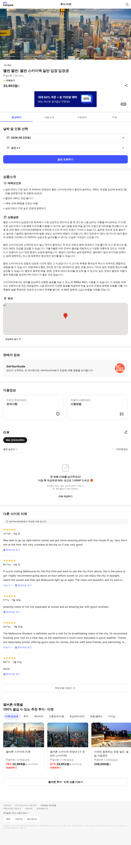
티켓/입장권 (11, 716)
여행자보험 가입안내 (12, 808)
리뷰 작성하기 (66, 496)
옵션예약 (16, 117)
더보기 (6, 585)
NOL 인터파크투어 (15, 440)
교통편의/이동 (56, 716)
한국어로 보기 (13, 549)
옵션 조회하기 (65, 159)
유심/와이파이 (77, 716)
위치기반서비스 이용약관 (25, 805)
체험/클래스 (96, 716)
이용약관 (7, 805)
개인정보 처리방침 (48, 805)
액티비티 (38, 716)
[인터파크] (7, 4)
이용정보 (82, 117)
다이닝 (112, 716)
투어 (26, 716)
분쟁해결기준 (42, 808)
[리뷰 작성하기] (126, 432)
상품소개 (49, 117)
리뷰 (114, 117)
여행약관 (29, 808)
